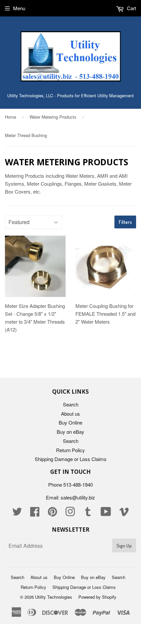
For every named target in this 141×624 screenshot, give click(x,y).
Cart (131, 8)
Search (70, 404)
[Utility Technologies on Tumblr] (88, 513)
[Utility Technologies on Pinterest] (52, 513)
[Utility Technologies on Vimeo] (124, 513)
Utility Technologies (53, 597)
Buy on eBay (70, 431)
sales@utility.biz (78, 497)
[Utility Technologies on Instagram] (70, 513)
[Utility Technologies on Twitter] (17, 513)
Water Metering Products (53, 117)
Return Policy (70, 450)
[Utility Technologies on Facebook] (35, 513)
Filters (125, 222)
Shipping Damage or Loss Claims (71, 458)
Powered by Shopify (97, 597)
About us (70, 413)
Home (10, 117)
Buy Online (70, 422)
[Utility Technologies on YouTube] (106, 513)
